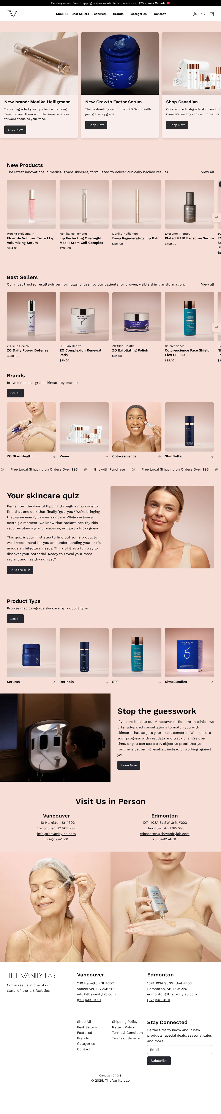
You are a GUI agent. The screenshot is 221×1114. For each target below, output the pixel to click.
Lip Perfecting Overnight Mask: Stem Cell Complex (81, 240)
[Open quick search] (203, 14)
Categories (139, 14)
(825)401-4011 (164, 839)
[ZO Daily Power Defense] (31, 316)
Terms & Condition (127, 1033)
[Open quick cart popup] (212, 14)
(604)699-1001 (56, 839)
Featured (99, 14)
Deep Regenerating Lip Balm (136, 238)
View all (207, 172)
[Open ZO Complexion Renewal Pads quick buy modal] (102, 335)
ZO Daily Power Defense (27, 350)
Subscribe (159, 1061)
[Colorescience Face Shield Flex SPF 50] (189, 316)
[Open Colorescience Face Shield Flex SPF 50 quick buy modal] (208, 335)
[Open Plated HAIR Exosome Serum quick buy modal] (208, 222)
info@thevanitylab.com (56, 834)
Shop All (84, 1022)
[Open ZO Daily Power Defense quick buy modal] (50, 335)
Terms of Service (126, 1038)
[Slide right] (216, 217)
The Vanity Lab (117, 1080)
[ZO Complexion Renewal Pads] (84, 316)
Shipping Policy (124, 1022)
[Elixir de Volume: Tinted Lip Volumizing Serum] (31, 204)
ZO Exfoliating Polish (130, 350)
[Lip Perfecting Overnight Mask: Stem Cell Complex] (84, 204)
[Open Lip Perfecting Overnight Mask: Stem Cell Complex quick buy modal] (102, 222)
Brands (118, 14)
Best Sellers (87, 1027)
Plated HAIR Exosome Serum (189, 238)
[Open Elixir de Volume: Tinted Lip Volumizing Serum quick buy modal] (50, 222)
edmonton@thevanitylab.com (164, 834)
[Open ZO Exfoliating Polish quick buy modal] (155, 335)
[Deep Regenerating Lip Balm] (136, 204)
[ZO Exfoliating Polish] (136, 316)
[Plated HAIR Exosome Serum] (189, 204)
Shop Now (15, 129)
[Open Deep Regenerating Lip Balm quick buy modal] (155, 222)
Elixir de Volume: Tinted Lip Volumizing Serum (30, 240)
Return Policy (123, 1027)
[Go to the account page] (195, 13)
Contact (84, 1049)
